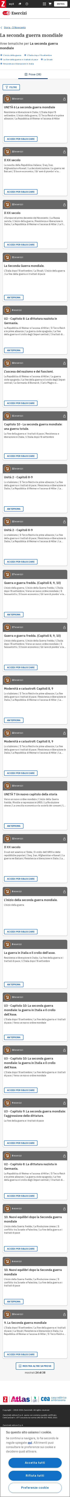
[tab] (33, 74)
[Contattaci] (27, 4)
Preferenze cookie (35, 1487)
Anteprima (14, 297)
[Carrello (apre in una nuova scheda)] (50, 3)
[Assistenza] (20, 4)
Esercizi (19, 13)
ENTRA (61, 3)
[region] (35, 1462)
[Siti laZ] (44, 4)
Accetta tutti (35, 1463)
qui (30, 1442)
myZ (11, 3)
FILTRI (13, 87)
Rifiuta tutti (35, 1475)
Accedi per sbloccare (21, 138)
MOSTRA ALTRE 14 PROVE (37, 1366)
